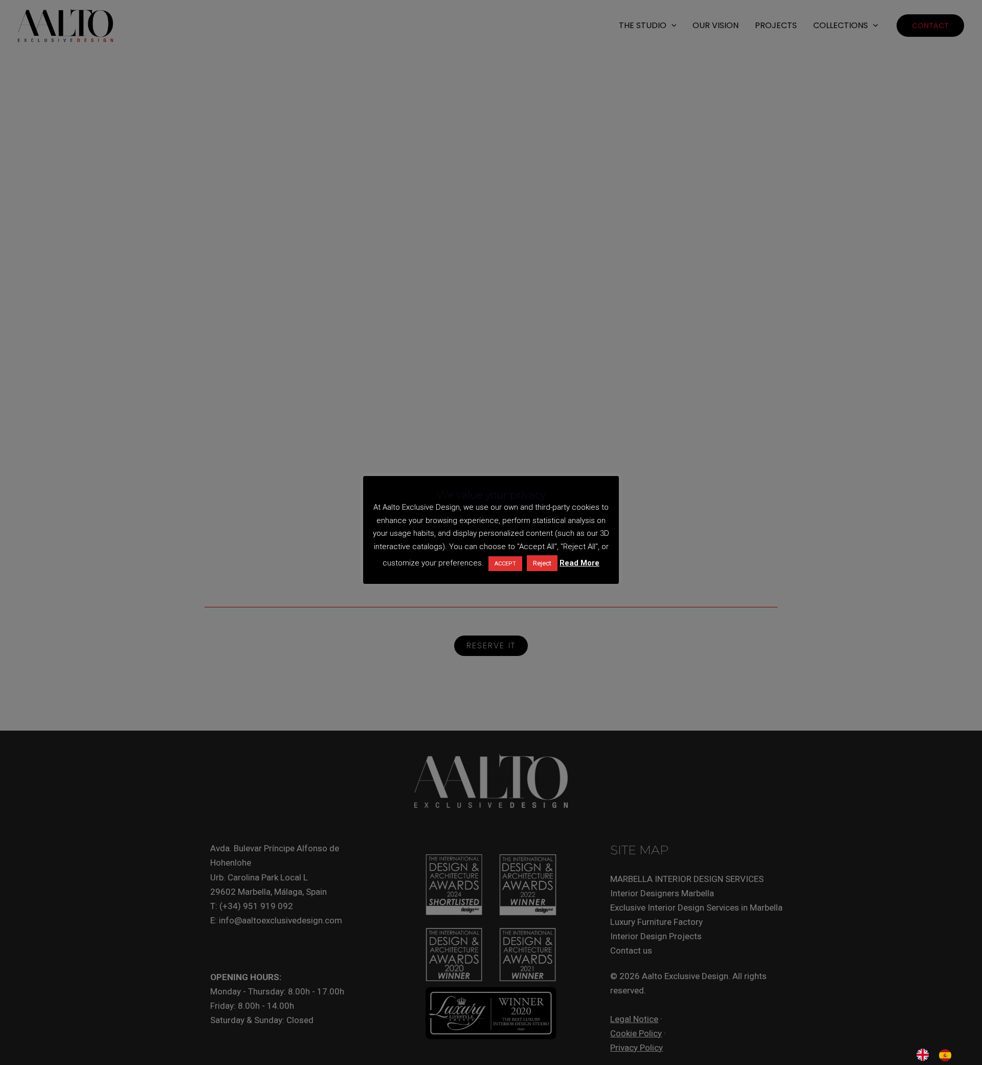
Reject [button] (542, 563)
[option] (948, 1055)
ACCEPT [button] (505, 563)
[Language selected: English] (939, 1054)
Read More (579, 563)
